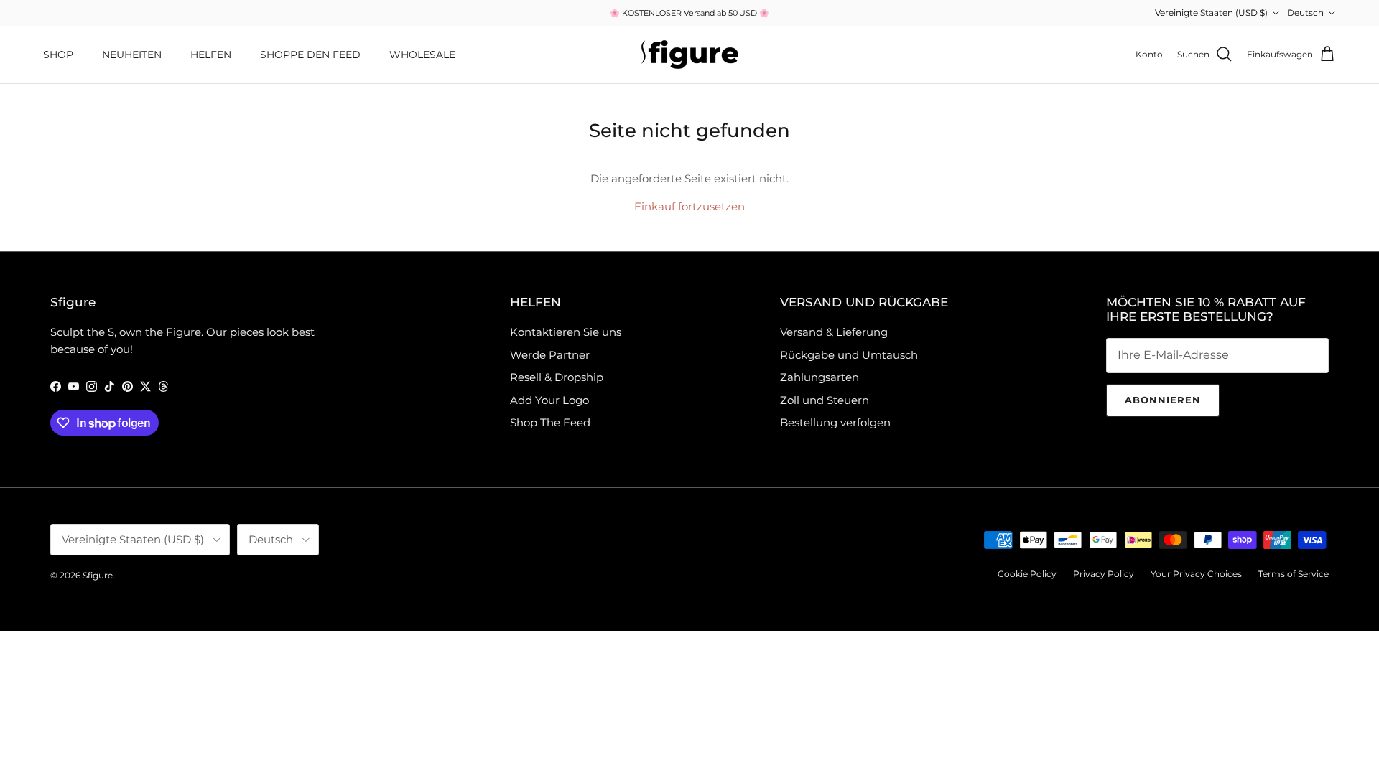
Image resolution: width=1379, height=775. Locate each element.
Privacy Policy (1103, 573)
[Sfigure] (689, 54)
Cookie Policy (1027, 573)
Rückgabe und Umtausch (849, 355)
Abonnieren (1163, 399)
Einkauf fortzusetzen (689, 206)
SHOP (58, 54)
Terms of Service (1293, 573)
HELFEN (210, 54)
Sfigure (98, 575)
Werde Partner (550, 355)
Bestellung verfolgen (835, 422)
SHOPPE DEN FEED (310, 54)
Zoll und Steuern (824, 400)
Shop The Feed (550, 422)
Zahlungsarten (819, 377)
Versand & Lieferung (834, 332)
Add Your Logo (549, 400)
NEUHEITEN (132, 54)
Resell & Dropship (556, 377)
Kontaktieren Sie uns (565, 332)
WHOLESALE (422, 54)
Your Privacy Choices (1196, 573)
